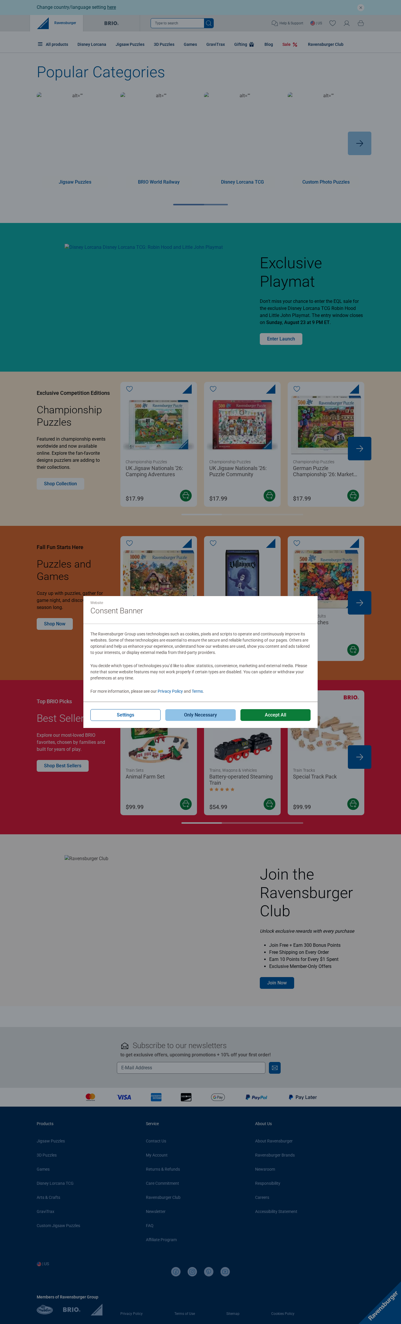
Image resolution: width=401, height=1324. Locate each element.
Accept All (275, 715)
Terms (197, 691)
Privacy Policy (170, 691)
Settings (125, 715)
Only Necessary (200, 715)
